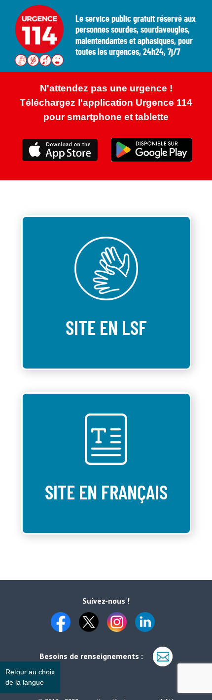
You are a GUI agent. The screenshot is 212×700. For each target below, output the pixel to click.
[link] (64, 618)
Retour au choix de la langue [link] (30, 677)
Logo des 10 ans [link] (39, 36)
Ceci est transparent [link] (61, 149)
